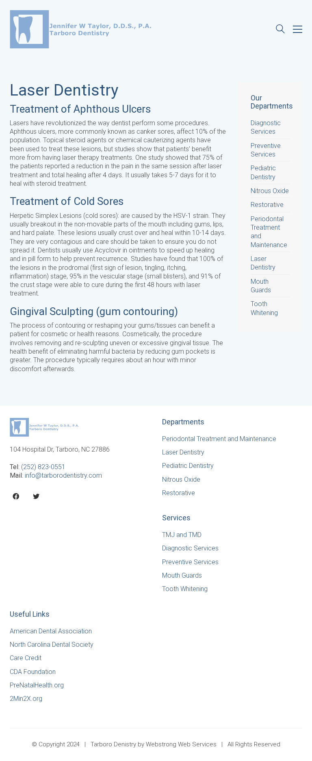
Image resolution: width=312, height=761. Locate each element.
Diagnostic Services (266, 127)
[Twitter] (36, 496)
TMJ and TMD (182, 535)
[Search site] (280, 29)
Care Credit (25, 658)
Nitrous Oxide (270, 191)
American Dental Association (51, 631)
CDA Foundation (33, 672)
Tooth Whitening (264, 308)
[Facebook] (16, 496)
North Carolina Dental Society (51, 644)
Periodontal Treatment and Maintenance (269, 232)
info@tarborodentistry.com (63, 475)
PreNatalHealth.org (37, 685)
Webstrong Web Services (181, 744)
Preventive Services (266, 150)
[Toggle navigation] (297, 29)
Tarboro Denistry (113, 744)
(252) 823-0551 (43, 467)
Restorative (267, 205)
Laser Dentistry (263, 263)
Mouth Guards (261, 286)
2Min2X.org (26, 698)
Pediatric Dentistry (263, 172)
